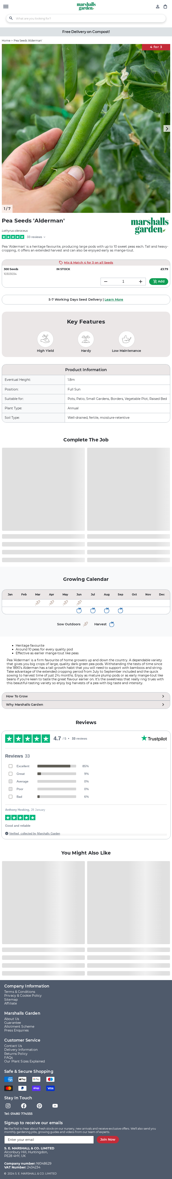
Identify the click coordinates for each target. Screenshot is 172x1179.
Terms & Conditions (19, 992)
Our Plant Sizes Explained (24, 1061)
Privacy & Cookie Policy (23, 996)
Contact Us (13, 1046)
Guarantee (12, 1023)
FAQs (8, 1058)
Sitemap (11, 1000)
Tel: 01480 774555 (18, 1114)
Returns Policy (16, 1054)
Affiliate (10, 1003)
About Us (11, 1019)
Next (166, 128)
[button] (6, 7)
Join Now (107, 1139)
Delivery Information (21, 1050)
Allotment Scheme (19, 1027)
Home (6, 40)
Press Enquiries (16, 1030)
